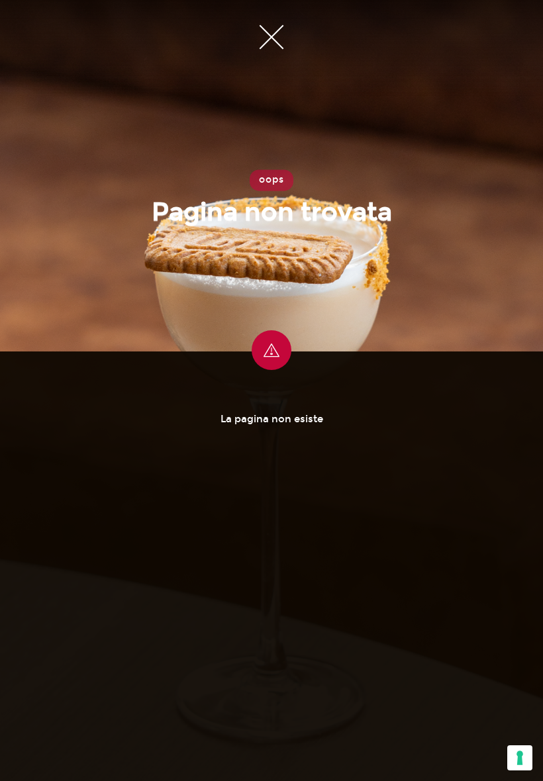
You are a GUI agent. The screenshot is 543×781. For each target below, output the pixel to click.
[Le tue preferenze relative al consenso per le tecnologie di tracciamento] (519, 757)
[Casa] (271, 36)
